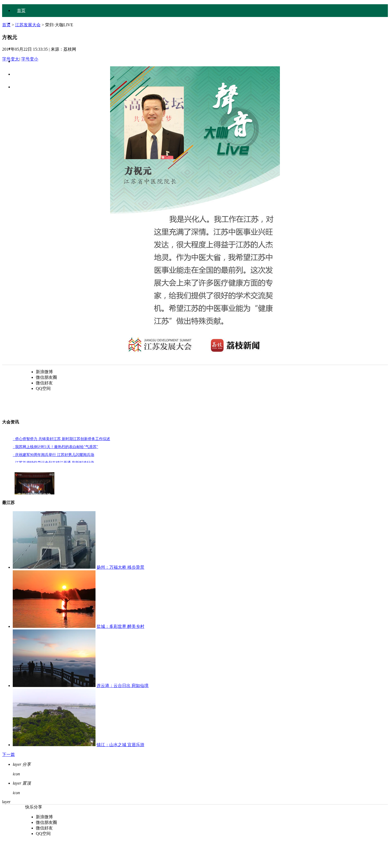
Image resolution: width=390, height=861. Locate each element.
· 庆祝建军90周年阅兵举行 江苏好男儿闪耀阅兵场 (53, 455)
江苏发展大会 (28, 25)
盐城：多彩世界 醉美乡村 (120, 626)
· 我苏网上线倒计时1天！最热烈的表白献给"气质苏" (55, 447)
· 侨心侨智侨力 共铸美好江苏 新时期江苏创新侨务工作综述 (61, 439)
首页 (21, 10)
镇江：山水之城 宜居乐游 (120, 744)
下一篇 (8, 754)
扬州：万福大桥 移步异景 (120, 567)
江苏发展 (25, 74)
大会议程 (25, 36)
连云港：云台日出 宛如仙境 (123, 685)
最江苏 (23, 87)
